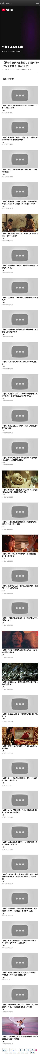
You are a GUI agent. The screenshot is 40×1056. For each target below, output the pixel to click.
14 (6, 1052)
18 (22, 1052)
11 (28, 1050)
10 (24, 1050)
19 (26, 1052)
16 (14, 1052)
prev (4, 1050)
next (32, 1052)
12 (32, 1050)
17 (18, 1052)
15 (10, 1052)
